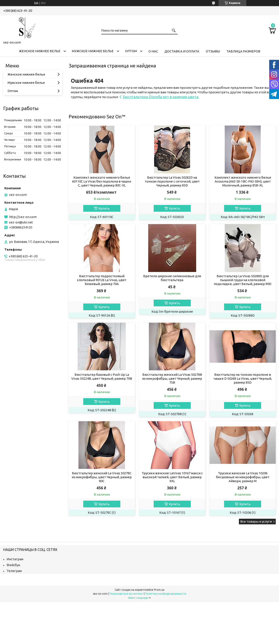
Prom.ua (159, 589)
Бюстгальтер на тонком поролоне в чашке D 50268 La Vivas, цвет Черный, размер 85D (243, 378)
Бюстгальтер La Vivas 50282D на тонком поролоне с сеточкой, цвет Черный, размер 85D (172, 181)
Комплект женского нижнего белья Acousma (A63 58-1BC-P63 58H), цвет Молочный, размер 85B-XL (242, 181)
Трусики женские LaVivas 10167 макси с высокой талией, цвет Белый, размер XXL (172, 477)
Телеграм (14, 571)
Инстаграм (15, 559)
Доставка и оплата (182, 51)
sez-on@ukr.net (21, 222)
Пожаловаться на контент (126, 593)
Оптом (131, 51)
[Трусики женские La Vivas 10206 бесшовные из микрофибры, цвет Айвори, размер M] (242, 445)
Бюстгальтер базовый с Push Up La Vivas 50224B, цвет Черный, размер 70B (101, 376)
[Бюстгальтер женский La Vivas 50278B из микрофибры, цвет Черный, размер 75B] (172, 347)
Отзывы (213, 51)
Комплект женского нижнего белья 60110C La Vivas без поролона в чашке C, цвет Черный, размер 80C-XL (101, 181)
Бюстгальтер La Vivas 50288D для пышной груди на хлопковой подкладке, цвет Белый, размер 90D (242, 280)
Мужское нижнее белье (93, 51)
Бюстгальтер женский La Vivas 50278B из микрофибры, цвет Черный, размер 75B (172, 378)
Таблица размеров (243, 51)
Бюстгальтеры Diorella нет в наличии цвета (160, 97)
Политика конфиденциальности (165, 593)
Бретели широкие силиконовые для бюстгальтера (172, 278)
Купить (104, 208)
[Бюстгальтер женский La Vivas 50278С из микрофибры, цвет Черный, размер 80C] (102, 445)
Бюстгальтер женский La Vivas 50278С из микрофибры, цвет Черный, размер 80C (102, 477)
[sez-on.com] (25, 27)
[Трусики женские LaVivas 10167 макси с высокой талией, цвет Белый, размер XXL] (172, 445)
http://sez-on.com (23, 217)
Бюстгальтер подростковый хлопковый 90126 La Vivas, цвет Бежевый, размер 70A (101, 280)
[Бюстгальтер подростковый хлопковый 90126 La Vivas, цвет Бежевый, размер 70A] (102, 248)
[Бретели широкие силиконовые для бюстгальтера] (172, 248)
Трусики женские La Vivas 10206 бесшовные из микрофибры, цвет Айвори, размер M (242, 477)
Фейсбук (13, 565)
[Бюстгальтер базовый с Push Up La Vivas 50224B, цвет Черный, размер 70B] (102, 347)
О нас (153, 51)
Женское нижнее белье (39, 51)
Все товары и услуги (256, 521)
